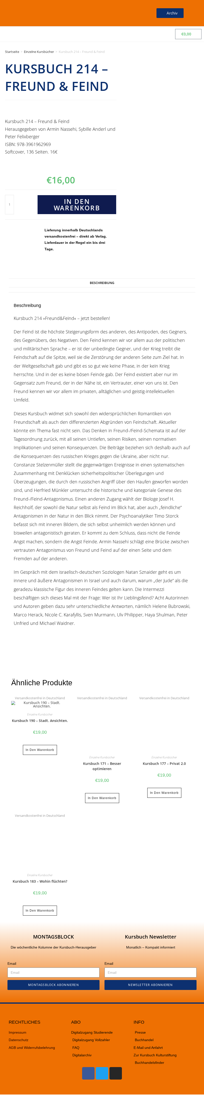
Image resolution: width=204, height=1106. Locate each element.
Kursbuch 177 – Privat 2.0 (164, 763)
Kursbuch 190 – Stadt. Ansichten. (40, 720)
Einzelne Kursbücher (39, 51)
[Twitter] (102, 1073)
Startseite (12, 51)
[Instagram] (115, 1073)
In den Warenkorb (77, 204)
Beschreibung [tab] (102, 283)
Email (11, 964)
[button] (136, 13)
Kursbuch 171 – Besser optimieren (102, 766)
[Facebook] (88, 1073)
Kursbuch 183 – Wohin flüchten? (40, 881)
